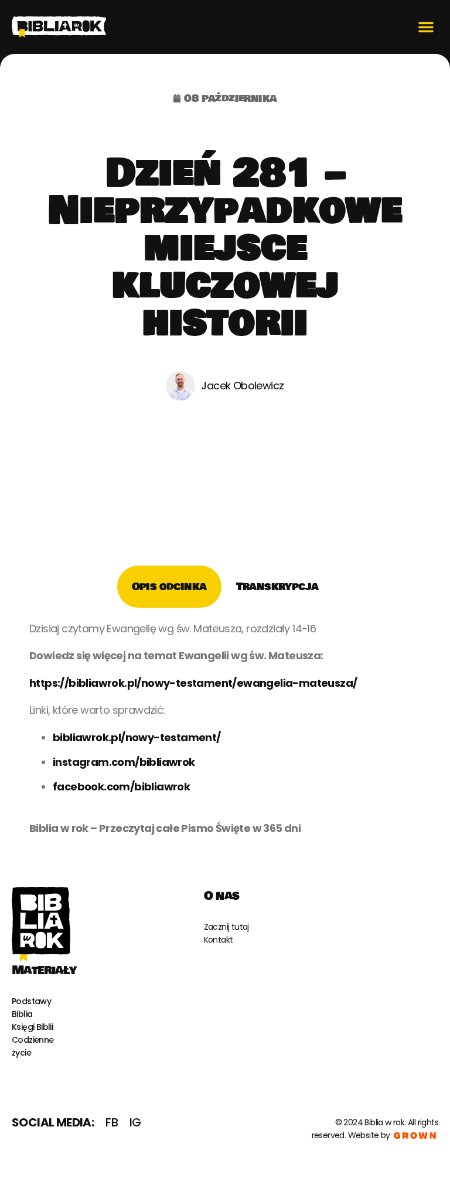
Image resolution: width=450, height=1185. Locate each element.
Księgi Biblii (32, 1027)
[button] (426, 27)
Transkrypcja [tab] (277, 586)
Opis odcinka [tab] (169, 586)
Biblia (22, 1014)
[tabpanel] (225, 733)
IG (135, 1122)
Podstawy (31, 1001)
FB (111, 1122)
